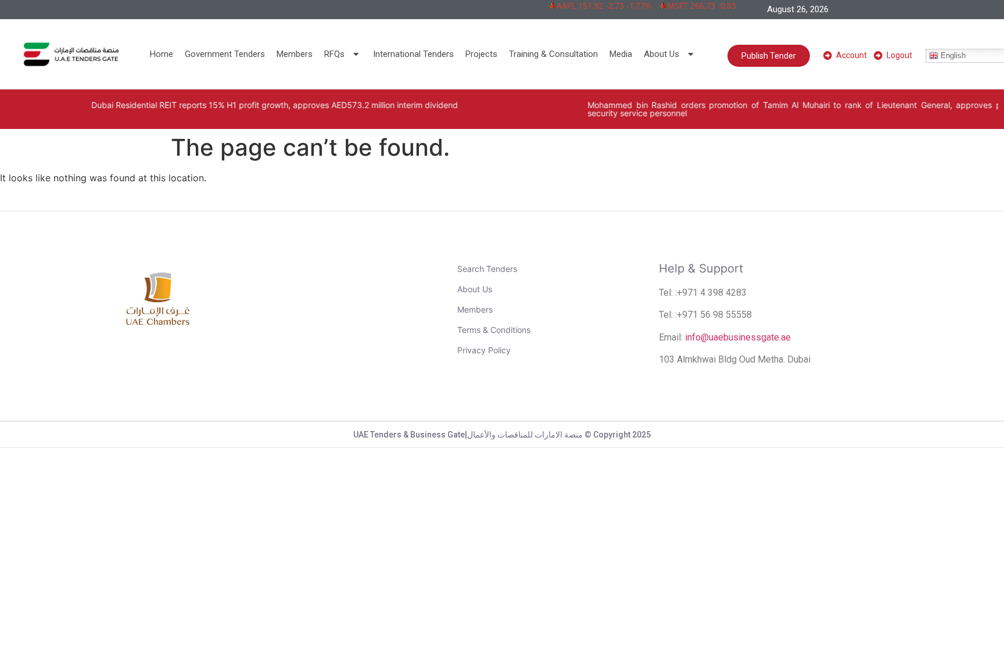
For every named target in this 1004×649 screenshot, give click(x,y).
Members (295, 54)
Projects (481, 54)
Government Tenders (225, 54)
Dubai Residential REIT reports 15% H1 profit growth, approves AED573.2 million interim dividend (248, 105)
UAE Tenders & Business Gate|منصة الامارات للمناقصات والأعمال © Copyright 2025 (502, 434)
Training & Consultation (553, 54)
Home (161, 54)
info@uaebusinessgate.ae (738, 337)
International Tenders (413, 54)
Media (620, 54)
